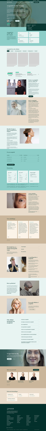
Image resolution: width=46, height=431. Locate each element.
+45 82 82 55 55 (20, 429)
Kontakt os (30, 96)
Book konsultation (36, 2)
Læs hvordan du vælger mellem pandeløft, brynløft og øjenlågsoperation (32, 211)
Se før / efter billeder (32, 309)
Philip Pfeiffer (13, 7)
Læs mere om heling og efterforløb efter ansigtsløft (32, 277)
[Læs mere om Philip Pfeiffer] (12, 376)
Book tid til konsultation (11, 164)
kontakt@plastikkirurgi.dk (25, 429)
